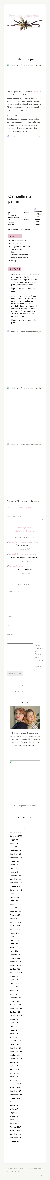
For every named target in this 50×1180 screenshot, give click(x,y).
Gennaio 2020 (15, 1001)
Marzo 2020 (14, 994)
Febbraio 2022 (15, 911)
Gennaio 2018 (15, 1087)
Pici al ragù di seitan (25, 528)
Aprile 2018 (14, 1076)
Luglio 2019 (14, 1023)
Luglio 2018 (14, 1066)
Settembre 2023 (16, 865)
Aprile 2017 (14, 1120)
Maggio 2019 (14, 1030)
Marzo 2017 (14, 1123)
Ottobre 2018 (15, 1055)
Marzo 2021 (14, 951)
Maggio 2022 (14, 900)
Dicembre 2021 (15, 918)
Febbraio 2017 (15, 1127)
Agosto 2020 (14, 976)
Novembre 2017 (16, 1094)
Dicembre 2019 (15, 1005)
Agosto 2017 (14, 1105)
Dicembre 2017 (15, 1091)
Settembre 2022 (16, 890)
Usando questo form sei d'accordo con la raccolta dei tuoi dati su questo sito (39, 657)
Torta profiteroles (25, 569)
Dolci (24, 55)
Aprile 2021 (14, 947)
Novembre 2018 (16, 1051)
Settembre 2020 (16, 972)
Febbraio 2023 (15, 875)
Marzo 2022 (14, 908)
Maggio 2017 (14, 1116)
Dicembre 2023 (15, 854)
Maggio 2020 (14, 987)
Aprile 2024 (14, 843)
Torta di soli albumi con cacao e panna (25, 557)
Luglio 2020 (14, 980)
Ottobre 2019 (15, 1012)
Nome (9, 616)
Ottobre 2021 (15, 926)
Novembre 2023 (16, 857)
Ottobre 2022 (15, 886)
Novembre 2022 (16, 883)
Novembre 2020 (16, 965)
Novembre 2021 (16, 922)
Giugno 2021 (14, 940)
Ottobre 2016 (15, 1141)
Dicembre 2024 (15, 832)
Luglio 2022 (14, 893)
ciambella (12, 507)
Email (9, 625)
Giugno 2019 (14, 1026)
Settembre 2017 (16, 1102)
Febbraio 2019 (15, 1041)
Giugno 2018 (14, 1069)
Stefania (36, 92)
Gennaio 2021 (15, 958)
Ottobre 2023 (15, 861)
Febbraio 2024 (15, 850)
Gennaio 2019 (15, 1044)
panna (21, 507)
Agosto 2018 (14, 1062)
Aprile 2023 (14, 872)
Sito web (10, 634)
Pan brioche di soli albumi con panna (25, 531)
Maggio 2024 (14, 839)
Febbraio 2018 (15, 1084)
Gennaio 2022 (15, 915)
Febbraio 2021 (15, 954)
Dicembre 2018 (15, 1048)
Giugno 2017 (14, 1112)
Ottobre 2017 (15, 1098)
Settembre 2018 (16, 1059)
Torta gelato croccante (25, 545)
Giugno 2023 (14, 868)
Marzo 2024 (14, 847)
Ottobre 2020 (15, 969)
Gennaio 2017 (15, 1130)
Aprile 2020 (14, 990)
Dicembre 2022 (15, 879)
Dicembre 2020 (15, 962)
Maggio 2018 (14, 1073)
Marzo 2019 (14, 1037)
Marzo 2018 (14, 1080)
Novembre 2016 (16, 1138)
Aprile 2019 (14, 1033)
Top (42, 1175)
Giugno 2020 (14, 983)
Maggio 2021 (14, 944)
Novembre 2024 (16, 836)
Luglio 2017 (14, 1109)
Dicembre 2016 (15, 1134)
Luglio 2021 (14, 936)
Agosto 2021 (14, 933)
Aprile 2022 (14, 904)
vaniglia (29, 507)
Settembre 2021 (16, 929)
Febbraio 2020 (15, 997)
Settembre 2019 (16, 1015)
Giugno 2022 (14, 897)
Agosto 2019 (14, 1019)
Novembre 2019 (16, 1008)
